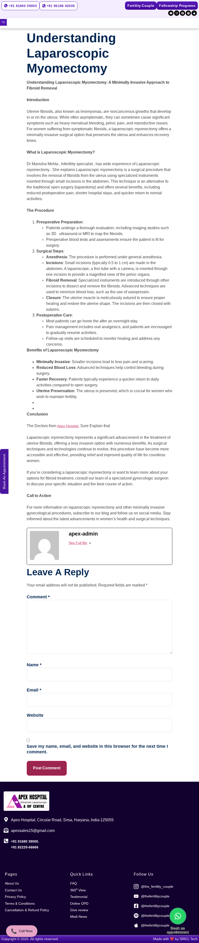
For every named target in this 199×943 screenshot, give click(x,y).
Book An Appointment (4, 471)
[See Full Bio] (90, 543)
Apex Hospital (68, 426)
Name (34, 664)
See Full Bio (78, 543)
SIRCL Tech (189, 939)
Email (34, 690)
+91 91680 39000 (24, 841)
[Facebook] (182, 13)
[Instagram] (176, 13)
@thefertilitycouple (155, 896)
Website (35, 715)
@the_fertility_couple (157, 886)
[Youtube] (171, 13)
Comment (38, 596)
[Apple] (194, 13)
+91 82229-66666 (24, 847)
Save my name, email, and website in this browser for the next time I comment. (97, 749)
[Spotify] (188, 13)
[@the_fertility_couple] (136, 886)
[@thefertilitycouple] (136, 896)
